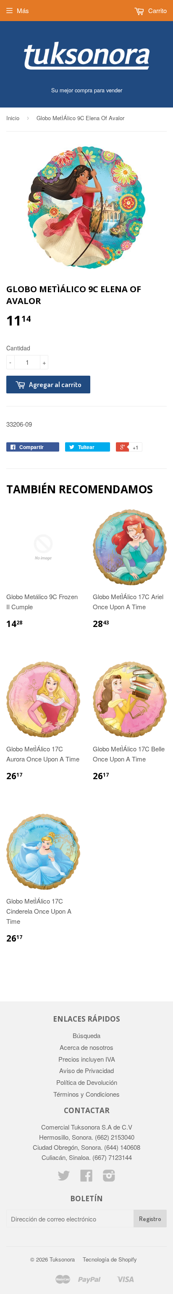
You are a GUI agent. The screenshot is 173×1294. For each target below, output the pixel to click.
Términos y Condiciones (86, 1094)
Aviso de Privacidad (86, 1070)
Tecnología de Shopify (110, 1259)
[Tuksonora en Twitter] (64, 1177)
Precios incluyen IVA (86, 1059)
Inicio (12, 118)
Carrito (157, 10)
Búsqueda (86, 1035)
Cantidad (18, 348)
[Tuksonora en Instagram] (109, 1177)
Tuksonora (62, 1259)
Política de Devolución (86, 1082)
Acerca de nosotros (86, 1047)
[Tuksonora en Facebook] (86, 1177)
